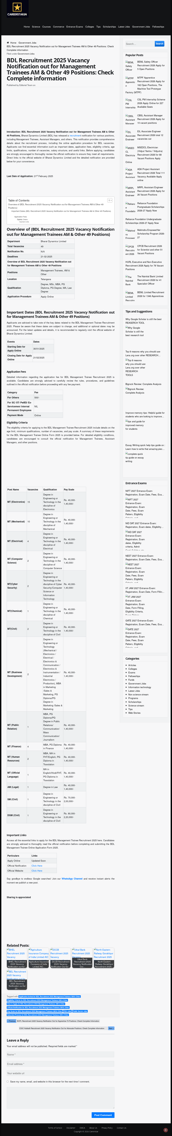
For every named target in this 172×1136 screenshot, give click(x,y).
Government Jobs (141, 26)
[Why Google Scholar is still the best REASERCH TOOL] (136, 336)
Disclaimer (71, 1128)
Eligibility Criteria (22, 219)
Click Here (37, 865)
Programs (133, 698)
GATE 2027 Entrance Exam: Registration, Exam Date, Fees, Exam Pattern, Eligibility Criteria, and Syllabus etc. (145, 622)
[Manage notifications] (166, 1130)
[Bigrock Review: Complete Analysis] (136, 397)
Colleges (89, 26)
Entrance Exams (74, 26)
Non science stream (138, 694)
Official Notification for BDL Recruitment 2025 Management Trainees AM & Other (38, 1007)
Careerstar (93, 1131)
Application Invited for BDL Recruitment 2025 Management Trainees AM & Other (49, 996)
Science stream (136, 705)
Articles (132, 665)
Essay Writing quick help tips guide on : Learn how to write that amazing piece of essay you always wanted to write (145, 446)
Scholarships (109, 26)
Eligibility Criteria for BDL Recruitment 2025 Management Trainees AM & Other (37, 1000)
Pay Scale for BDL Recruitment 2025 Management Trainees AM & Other (34, 1011)
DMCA (82, 1128)
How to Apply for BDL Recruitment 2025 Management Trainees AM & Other (36, 1004)
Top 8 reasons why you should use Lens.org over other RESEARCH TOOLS (143, 353)
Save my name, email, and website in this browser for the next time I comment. (50, 1081)
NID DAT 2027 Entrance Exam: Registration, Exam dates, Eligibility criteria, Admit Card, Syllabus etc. (143, 525)
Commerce (58, 26)
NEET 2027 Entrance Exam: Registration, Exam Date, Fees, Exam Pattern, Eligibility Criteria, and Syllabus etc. (145, 557)
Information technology (139, 687)
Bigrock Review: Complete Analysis (143, 384)
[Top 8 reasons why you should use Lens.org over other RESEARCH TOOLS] (136, 368)
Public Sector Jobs (80, 1011)
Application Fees (20, 216)
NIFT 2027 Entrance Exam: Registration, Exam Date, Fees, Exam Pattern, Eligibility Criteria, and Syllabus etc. (145, 492)
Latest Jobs (124, 26)
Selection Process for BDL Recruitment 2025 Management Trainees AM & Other (37, 1015)
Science (36, 26)
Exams (131, 672)
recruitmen (75, 135)
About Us (93, 1128)
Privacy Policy (107, 1128)
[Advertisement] (60, 109)
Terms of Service (55, 1128)
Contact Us (121, 1128)
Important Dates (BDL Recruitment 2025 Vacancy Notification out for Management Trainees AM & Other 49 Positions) (61, 211)
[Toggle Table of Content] (108, 200)
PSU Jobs (67, 1011)
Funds (131, 679)
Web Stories (134, 712)
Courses (46, 26)
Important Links (24, 222)
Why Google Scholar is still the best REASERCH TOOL (144, 320)
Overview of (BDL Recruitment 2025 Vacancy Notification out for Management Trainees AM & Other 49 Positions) (55, 206)
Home (27, 26)
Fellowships (158, 26)
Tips (98, 26)
